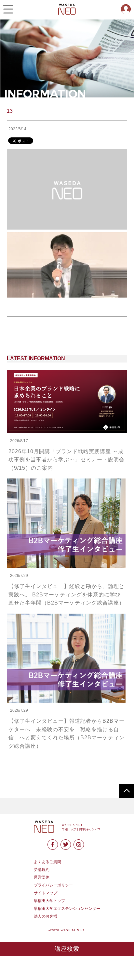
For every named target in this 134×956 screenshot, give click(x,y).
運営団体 (41, 877)
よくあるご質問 (47, 862)
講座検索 (67, 949)
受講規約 (41, 869)
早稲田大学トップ (49, 901)
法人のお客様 (45, 916)
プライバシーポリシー (53, 885)
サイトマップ (45, 893)
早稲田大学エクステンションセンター (67, 908)
